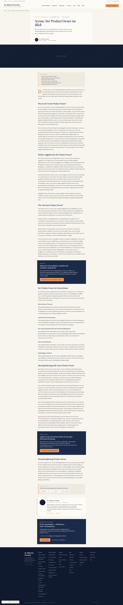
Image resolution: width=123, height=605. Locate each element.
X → (50, 491)
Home (5, 10)
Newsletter (82, 562)
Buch (74, 5)
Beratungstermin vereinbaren (49, 450)
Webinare (71, 559)
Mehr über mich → (51, 513)
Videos (60, 557)
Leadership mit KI (52, 562)
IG (31, 564)
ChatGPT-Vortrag (41, 568)
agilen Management (58, 296)
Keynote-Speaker (46, 5)
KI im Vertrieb (51, 565)
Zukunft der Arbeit (52, 570)
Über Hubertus (62, 566)
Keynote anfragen (83, 557)
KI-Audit (40, 582)
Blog (79, 5)
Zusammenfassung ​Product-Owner (49, 84)
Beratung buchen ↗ (84, 559)
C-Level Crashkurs (73, 562)
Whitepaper (71, 554)
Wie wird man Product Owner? (48, 79)
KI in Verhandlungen (53, 567)
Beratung (54, 5)
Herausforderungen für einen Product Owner (51, 82)
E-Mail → (56, 491)
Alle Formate (40, 596)
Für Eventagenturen (42, 593)
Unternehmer (68, 475)
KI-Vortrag (40, 566)
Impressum (92, 554)
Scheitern (71, 567)
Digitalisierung (51, 572)
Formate (69, 5)
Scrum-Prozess (70, 107)
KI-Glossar (71, 572)
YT (28, 564)
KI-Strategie (51, 559)
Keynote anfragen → (112, 5)
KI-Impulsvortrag (41, 571)
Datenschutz (92, 557)
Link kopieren (65, 491)
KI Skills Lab (71, 565)
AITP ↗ (81, 565)
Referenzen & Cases (63, 554)
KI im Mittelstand (52, 554)
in (25, 564)
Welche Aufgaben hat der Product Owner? (50, 78)
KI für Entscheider (52, 557)
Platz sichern (45, 540)
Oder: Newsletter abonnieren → (59, 539)
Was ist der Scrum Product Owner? (49, 76)
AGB (91, 559)
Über (83, 5)
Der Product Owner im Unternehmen (49, 81)
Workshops (62, 5)
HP (42, 502)
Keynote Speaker (41, 554)
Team (77, 394)
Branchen (71, 557)
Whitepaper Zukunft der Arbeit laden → (52, 279)
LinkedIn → (44, 491)
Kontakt (81, 554)
